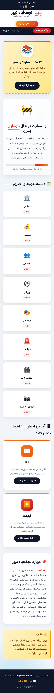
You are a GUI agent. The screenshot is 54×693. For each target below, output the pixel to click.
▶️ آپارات (23, 6)
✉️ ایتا (31, 6)
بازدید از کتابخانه (27, 85)
